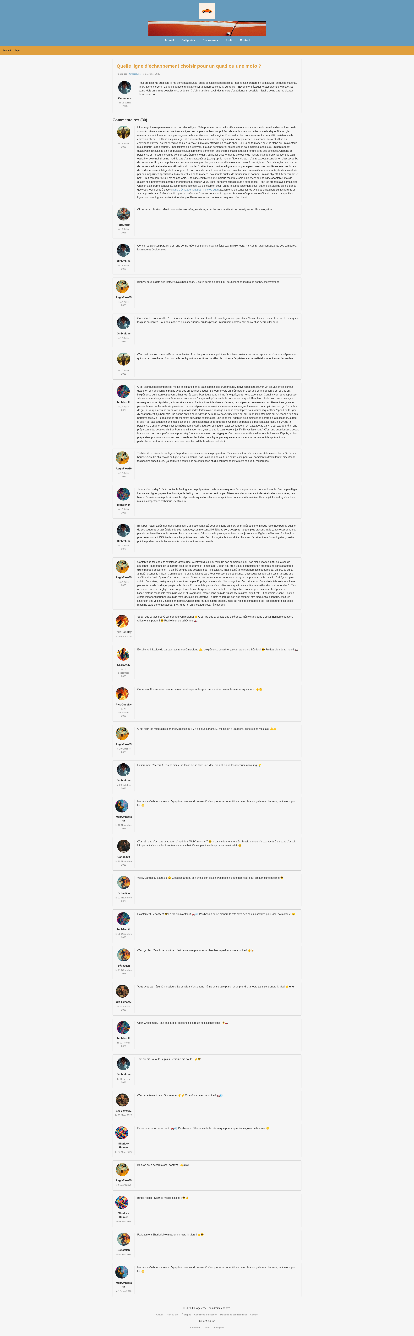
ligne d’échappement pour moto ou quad (195, 189)
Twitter (207, 1327)
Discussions (210, 40)
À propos (186, 1314)
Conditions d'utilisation (205, 1314)
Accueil (169, 40)
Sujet (17, 50)
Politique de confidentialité (233, 1314)
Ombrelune (135, 74)
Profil (229, 40)
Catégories (188, 40)
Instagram (219, 1327)
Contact (245, 40)
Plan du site (173, 1314)
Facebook (195, 1327)
